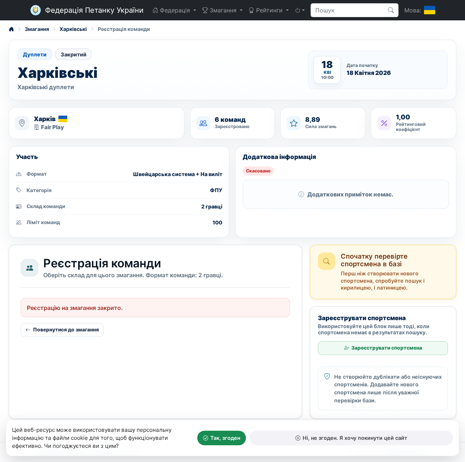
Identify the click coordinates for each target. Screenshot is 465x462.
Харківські (73, 29)
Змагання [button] (223, 10)
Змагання (37, 29)
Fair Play (52, 127)
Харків (45, 118)
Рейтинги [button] (269, 10)
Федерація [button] (175, 10)
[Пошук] (391, 10)
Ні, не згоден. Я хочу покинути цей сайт (355, 438)
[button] (300, 10)
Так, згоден (225, 438)
